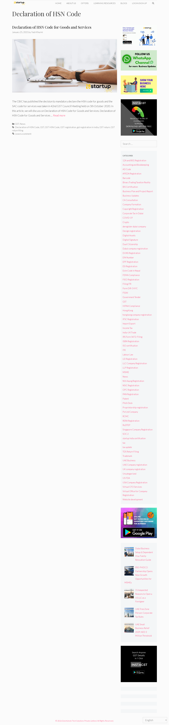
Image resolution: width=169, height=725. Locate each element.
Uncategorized (129, 473)
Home (58, 3)
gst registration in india (88, 127)
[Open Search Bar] (153, 3)
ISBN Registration (131, 341)
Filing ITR (127, 284)
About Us (71, 3)
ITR (124, 350)
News (22, 123)
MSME (126, 372)
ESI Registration (130, 266)
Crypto (126, 222)
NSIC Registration (131, 385)
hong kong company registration (137, 314)
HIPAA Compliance (131, 306)
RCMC (126, 416)
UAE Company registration (135, 464)
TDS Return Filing (131, 451)
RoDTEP (126, 425)
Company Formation (132, 204)
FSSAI (125, 292)
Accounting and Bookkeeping (136, 164)
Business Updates (131, 195)
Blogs (124, 3)
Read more (59, 115)
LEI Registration (130, 359)
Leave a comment (23, 133)
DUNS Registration (131, 253)
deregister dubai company (134, 226)
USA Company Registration (135, 482)
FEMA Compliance (131, 275)
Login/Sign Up (139, 3)
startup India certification (134, 438)
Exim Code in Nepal (131, 270)
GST (17, 123)
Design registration (132, 231)
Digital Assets (129, 235)
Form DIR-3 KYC (130, 288)
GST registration (68, 127)
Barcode (126, 178)
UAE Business (129, 460)
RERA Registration (131, 420)
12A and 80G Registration (134, 160)
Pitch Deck (128, 403)
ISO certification (130, 345)
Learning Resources (105, 3)
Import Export (129, 323)
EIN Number (128, 257)
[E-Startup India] (20, 3)
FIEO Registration (131, 279)
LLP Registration (130, 367)
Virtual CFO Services (132, 487)
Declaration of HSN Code (27, 127)
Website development (133, 499)
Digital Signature (130, 239)
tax (124, 443)
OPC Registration (131, 389)
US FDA (126, 478)
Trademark (127, 456)
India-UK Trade (129, 332)
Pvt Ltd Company (130, 412)
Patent (126, 398)
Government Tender (132, 297)
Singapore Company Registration (138, 429)
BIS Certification (130, 187)
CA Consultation (130, 200)
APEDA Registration (132, 173)
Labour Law (128, 354)
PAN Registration (131, 394)
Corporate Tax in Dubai (133, 213)
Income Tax (128, 328)
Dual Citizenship (130, 244)
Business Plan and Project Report (138, 191)
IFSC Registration (131, 319)
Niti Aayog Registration (133, 381)
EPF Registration (130, 262)
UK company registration (134, 469)
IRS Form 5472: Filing (132, 337)
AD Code (127, 169)
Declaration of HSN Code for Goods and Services (51, 27)
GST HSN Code (52, 127)
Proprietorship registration (135, 407)
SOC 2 (126, 434)
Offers (85, 3)
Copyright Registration (133, 209)
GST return (104, 127)
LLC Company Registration (135, 363)
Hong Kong (128, 310)
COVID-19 (128, 217)
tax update (127, 447)
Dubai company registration (135, 248)
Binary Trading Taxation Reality (136, 182)
